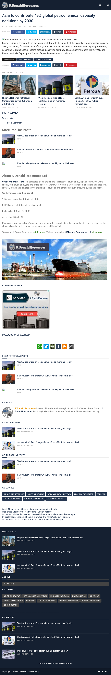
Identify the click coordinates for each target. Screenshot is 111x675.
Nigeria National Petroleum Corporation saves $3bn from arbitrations (17, 101)
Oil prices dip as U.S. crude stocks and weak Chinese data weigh (32, 519)
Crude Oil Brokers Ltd (13, 181)
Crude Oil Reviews (24, 59)
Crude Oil (101, 494)
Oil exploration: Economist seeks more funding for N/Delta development (36, 517)
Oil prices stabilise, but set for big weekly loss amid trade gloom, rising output (38, 514)
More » (68, 53)
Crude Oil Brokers (12, 499)
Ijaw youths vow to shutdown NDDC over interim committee (45, 149)
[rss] (105, 672)
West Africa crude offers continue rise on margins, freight (51, 101)
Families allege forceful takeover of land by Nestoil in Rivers (45, 163)
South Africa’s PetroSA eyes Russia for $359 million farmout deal (89, 101)
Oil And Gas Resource (43, 59)
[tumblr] (102, 672)
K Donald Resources (33, 499)
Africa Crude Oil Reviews (59, 494)
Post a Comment (14, 123)
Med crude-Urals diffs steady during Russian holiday (26, 511)
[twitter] (99, 672)
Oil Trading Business (56, 499)
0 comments (40, 26)
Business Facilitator (83, 494)
